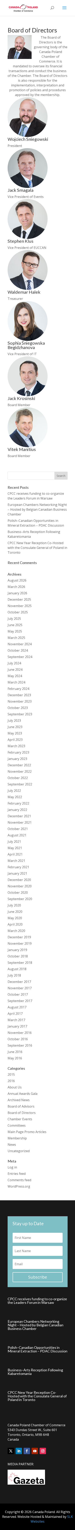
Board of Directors (22, 1113)
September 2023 (20, 714)
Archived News (19, 1100)
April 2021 (15, 854)
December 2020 (19, 880)
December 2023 (19, 695)
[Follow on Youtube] (35, 1451)
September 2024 (20, 657)
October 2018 (18, 956)
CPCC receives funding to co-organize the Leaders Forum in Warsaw (37, 1301)
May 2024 (15, 676)
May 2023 (15, 733)
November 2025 (20, 606)
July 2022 (14, 790)
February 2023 (18, 752)
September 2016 (20, 1045)
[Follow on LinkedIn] (19, 1451)
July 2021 (14, 841)
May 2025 (15, 631)
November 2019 (20, 943)
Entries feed (17, 1173)
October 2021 (18, 829)
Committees (17, 1125)
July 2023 (14, 720)
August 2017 (17, 1007)
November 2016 (20, 1032)
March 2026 (16, 587)
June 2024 (15, 669)
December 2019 (19, 937)
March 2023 (16, 746)
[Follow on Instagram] (43, 1451)
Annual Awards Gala (22, 1093)
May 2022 (15, 797)
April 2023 (15, 739)
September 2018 (20, 962)
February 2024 (18, 688)
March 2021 (16, 860)
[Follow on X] (11, 1451)
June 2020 (15, 911)
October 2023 (18, 708)
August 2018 (17, 969)
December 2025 (19, 599)
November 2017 (20, 988)
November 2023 (20, 701)
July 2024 (14, 663)
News (12, 1144)
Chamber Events (20, 1119)
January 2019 (17, 950)
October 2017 (18, 994)
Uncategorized (19, 1151)
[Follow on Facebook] (27, 1451)
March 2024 (16, 682)
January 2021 (17, 873)
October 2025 (18, 612)
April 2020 (15, 924)
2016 (11, 1081)
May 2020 (15, 918)
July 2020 (14, 905)
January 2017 (17, 1026)
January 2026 (17, 593)
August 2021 (17, 835)
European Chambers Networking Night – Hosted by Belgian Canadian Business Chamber (37, 509)
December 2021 (19, 816)
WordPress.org (19, 1186)
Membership (17, 1138)
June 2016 (15, 1052)
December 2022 (19, 765)
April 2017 (15, 1013)
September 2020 (20, 899)
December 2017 (19, 982)
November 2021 (20, 822)
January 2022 (17, 810)
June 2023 (15, 727)
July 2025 (14, 618)
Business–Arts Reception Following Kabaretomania (35, 1372)
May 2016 (15, 1058)
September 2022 (20, 784)
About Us (15, 1087)
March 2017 (16, 1020)
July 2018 (14, 975)
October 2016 (18, 1039)
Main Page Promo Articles (27, 1132)
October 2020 (18, 892)
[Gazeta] (26, 1483)
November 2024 (20, 644)
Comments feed (19, 1180)
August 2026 (17, 580)
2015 (11, 1074)
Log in (12, 1167)
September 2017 (20, 1001)
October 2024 (18, 650)
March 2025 (16, 637)
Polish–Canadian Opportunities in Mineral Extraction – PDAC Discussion (37, 1349)
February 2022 (18, 803)
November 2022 (20, 771)
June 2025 (15, 625)
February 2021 (18, 867)
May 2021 (15, 848)
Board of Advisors (21, 1106)
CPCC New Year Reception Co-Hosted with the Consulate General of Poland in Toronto (37, 548)
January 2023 (17, 759)
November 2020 (20, 886)
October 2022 (18, 778)
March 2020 (16, 931)
